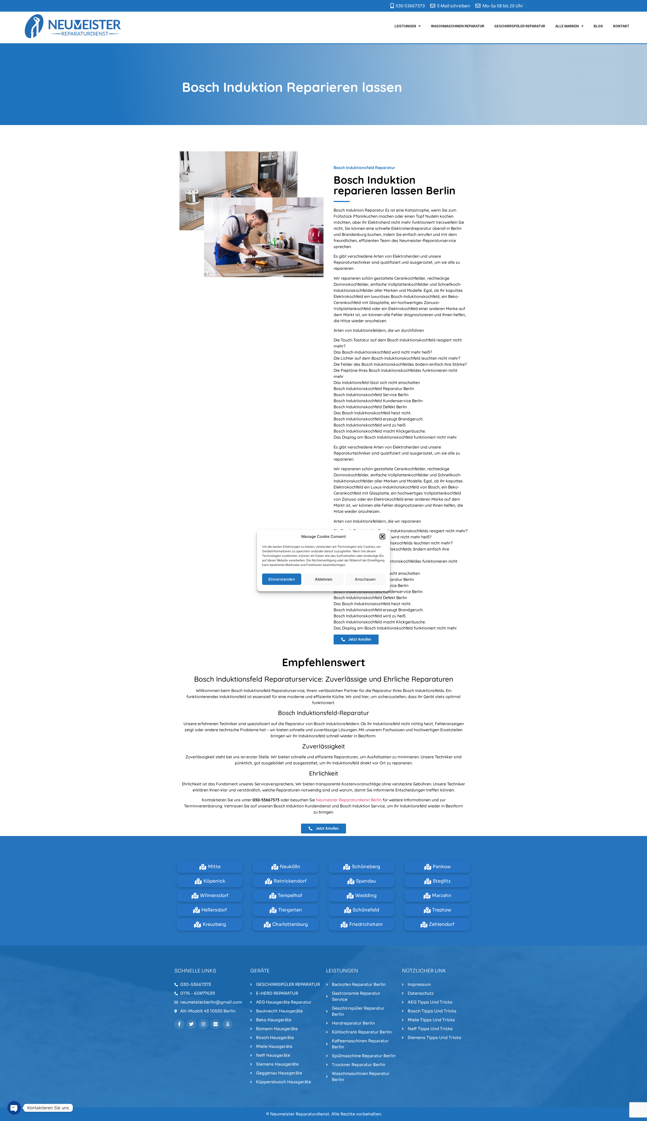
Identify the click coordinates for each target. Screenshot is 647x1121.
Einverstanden (281, 579)
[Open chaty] (14, 1108)
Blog (598, 26)
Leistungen (405, 26)
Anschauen (365, 579)
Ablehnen (323, 579)
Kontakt (621, 26)
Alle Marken (567, 26)
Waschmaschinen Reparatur (457, 26)
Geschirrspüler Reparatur (519, 26)
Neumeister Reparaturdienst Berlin (349, 799)
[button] (382, 536)
